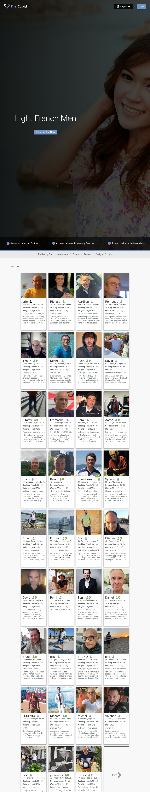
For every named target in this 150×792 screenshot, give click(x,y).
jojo (107, 657)
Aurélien (83, 301)
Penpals (87, 254)
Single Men (62, 254)
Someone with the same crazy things (116, 669)
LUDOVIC (29, 716)
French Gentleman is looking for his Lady (89, 491)
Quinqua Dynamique (31, 550)
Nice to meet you (56, 314)
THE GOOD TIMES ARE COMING (61, 432)
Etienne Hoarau (111, 550)
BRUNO (83, 657)
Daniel (109, 597)
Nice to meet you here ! (31, 787)
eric (25, 301)
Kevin (54, 479)
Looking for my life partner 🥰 (89, 432)
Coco (26, 479)
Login (141, 6)
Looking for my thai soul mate (89, 669)
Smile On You (55, 728)
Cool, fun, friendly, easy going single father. (116, 432)
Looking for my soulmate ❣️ (88, 550)
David (109, 361)
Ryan (81, 361)
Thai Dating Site (45, 254)
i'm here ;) (109, 728)
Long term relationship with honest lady (116, 373)
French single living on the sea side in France (89, 787)
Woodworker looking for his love (34, 432)
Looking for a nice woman (87, 728)
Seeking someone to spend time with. (34, 491)
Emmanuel (57, 420)
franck (82, 775)
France (76, 254)
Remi (81, 420)
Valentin (110, 716)
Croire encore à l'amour (59, 787)
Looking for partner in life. (87, 373)
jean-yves (56, 775)
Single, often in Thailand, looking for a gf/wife (34, 314)
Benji (81, 597)
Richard (55, 301)
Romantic (111, 301)
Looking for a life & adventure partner (61, 550)
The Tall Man (55, 373)
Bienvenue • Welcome (86, 610)
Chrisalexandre (87, 479)
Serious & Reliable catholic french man (89, 314)
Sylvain (110, 479)
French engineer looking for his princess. (34, 610)
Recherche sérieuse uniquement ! (61, 669)
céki (53, 657)
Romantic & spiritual (113, 314)
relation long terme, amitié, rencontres (61, 610)
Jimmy (27, 420)
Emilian (55, 538)
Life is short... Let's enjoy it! (115, 610)
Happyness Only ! (29, 373)
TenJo (27, 361)
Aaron (109, 420)
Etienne (110, 538)
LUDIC (25, 728)
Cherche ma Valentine (113, 491)
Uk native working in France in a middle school (61, 491)
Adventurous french (30, 669)
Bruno (26, 538)
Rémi (53, 597)
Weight (99, 254)
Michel (54, 361)
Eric (80, 538)
